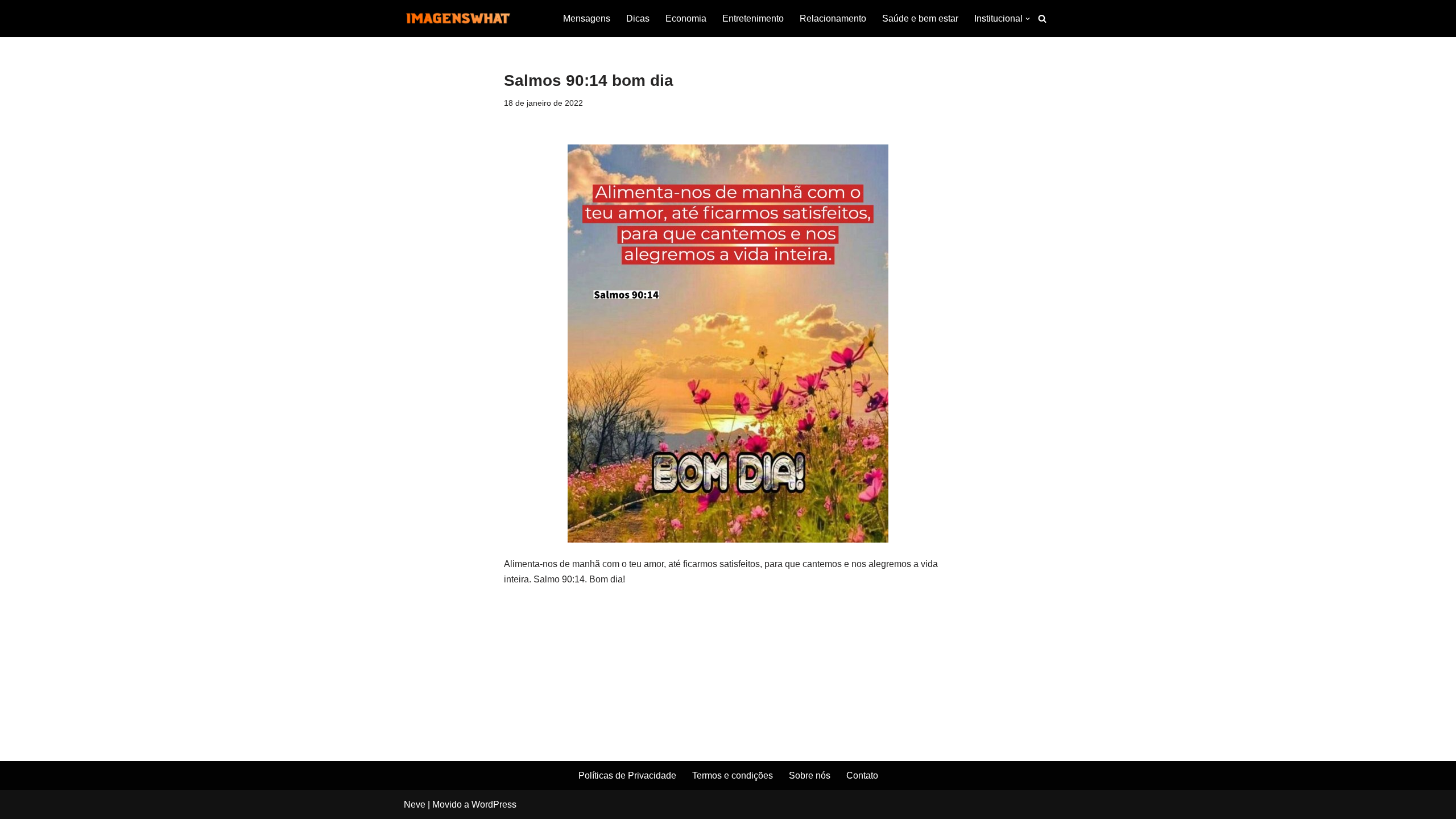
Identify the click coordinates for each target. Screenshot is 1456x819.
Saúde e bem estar (920, 18)
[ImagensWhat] (458, 18)
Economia (685, 18)
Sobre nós (809, 775)
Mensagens (586, 18)
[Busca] (1042, 18)
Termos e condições (732, 775)
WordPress (493, 804)
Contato (862, 775)
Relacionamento (833, 18)
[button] (1027, 18)
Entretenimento (753, 18)
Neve (414, 804)
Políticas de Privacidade (627, 775)
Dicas (638, 18)
